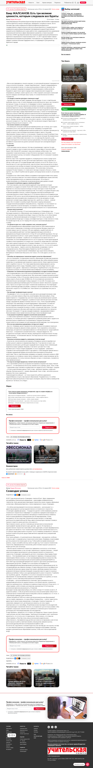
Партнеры (36, 732)
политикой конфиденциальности (24, 430)
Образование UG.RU (12, 457)
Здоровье (8, 745)
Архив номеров (47, 2)
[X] (19, 495)
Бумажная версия (23, 749)
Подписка (57, 2)
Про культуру (9, 732)
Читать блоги (68, 104)
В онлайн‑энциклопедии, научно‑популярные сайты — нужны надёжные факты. (29, 397)
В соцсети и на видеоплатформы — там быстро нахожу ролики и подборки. (28, 395)
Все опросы (9, 414)
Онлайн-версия (23, 751)
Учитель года (9, 740)
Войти (83, 2)
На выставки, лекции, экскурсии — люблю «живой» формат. (24, 399)
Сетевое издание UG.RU (25, 739)
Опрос (65, 109)
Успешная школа (23, 728)
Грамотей (8, 742)
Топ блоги (65, 61)
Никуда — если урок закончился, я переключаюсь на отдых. (24, 402)
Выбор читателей (72, 9)
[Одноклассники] (17, 495)
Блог (38, 2)
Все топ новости (65, 54)
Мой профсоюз (23, 742)
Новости (31, 2)
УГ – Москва (22, 740)
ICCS (35, 734)
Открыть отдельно (66, 149)
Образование (9, 728)
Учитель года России (24, 733)
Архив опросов (65, 151)
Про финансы (9, 744)
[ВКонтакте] (15, 495)
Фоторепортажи (38, 736)
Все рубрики (8, 749)
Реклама (35, 730)
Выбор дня (8, 737)
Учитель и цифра (9, 747)
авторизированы (37, 469)
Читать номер (55, 9)
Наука (7, 730)
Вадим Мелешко (16, 19)
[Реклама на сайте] (87, 764)
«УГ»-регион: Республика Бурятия (16, 9)
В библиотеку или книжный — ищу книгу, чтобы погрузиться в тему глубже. (28, 401)
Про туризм (8, 738)
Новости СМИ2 (6, 477)
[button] (10, 474)
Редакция (36, 728)
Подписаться (49, 427)
